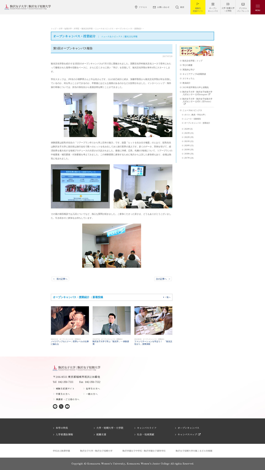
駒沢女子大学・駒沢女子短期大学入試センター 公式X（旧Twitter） (197, 100)
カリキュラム (188, 78)
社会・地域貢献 (145, 434)
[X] (61, 406)
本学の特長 (62, 428)
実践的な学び (188, 69)
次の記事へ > (163, 279)
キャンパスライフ (146, 428)
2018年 (187, 154)
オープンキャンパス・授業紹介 (129, 29)
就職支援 (101, 434)
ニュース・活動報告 (192, 119)
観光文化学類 (87, 29)
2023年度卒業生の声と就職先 (195, 87)
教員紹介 (186, 83)
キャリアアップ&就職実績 (194, 74)
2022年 (187, 137)
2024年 (187, 129)
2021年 (187, 141)
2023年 (187, 133)
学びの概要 (187, 65)
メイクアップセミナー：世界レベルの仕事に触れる (70, 341)
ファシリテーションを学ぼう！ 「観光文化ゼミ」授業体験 (153, 341)
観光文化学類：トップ (192, 61)
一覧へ (167, 297)
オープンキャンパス (188, 428)
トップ (53, 29)
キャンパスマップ (187, 434)
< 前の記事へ (60, 279)
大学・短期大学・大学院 (69, 29)
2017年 (187, 158)
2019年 (187, 150)
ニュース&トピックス (192, 110)
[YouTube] (67, 406)
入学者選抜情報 (64, 434)
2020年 (187, 146)
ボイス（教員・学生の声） (195, 115)
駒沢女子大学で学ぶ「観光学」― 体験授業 (111, 341)
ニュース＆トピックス (104, 29)
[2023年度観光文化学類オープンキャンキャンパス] (197, 55)
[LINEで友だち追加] (55, 406)
